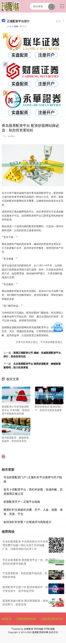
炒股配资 (6, 618)
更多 (58, 21)
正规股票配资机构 (26, 618)
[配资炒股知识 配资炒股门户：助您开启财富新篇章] (49, 395)
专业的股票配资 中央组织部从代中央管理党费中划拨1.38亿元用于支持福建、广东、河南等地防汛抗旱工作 (25, 545)
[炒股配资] (10, 6)
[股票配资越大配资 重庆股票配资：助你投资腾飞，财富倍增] (56, 602)
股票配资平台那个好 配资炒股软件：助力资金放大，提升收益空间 (25, 588)
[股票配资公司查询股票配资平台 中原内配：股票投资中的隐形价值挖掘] (16, 395)
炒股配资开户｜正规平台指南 (22, 502)
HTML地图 (49, 628)
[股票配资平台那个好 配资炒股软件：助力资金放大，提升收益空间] (56, 588)
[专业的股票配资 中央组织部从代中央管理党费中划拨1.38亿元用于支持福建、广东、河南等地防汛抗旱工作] (56, 545)
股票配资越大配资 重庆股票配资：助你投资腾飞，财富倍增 (25, 602)
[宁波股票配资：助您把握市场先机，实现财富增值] (56, 575)
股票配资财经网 (40, 632)
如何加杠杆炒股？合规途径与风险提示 (27, 522)
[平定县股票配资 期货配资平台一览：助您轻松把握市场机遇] (56, 561)
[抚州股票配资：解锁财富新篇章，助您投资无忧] (16, 426)
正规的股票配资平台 (52, 618)
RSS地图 (38, 628)
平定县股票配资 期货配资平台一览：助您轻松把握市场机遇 (25, 561)
